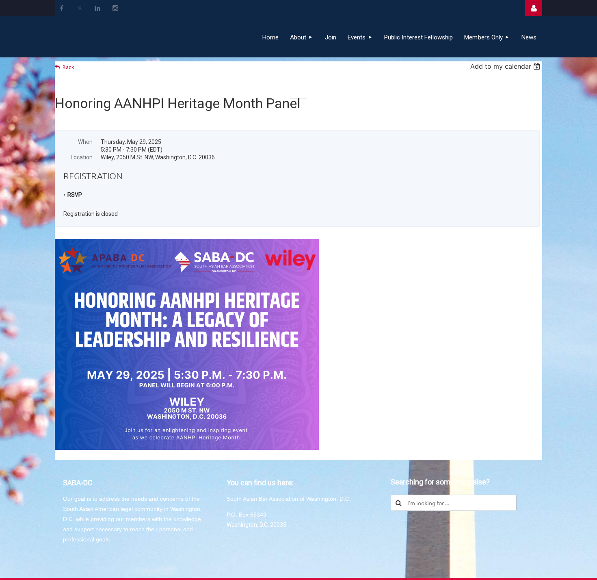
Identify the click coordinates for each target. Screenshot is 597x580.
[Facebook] (62, 8)
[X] (80, 8)
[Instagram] (115, 8)
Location (82, 157)
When (85, 142)
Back (68, 67)
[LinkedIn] (97, 8)
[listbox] (506, 66)
